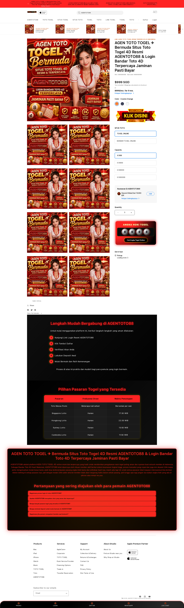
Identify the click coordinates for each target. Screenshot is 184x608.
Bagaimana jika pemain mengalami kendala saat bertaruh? (49, 514)
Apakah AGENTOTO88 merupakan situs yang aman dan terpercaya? (52, 498)
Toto (35, 573)
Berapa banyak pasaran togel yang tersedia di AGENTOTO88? (50, 503)
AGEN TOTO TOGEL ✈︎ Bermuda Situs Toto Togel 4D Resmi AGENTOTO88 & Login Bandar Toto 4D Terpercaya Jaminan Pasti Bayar (46, 4)
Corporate (61, 553)
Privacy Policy (85, 569)
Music (35, 565)
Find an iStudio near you (113, 553)
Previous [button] (28, 4)
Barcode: (130, 74)
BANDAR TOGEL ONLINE (126, 141)
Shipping (127, 85)
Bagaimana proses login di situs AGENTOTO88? (46, 493)
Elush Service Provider (65, 561)
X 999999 (121, 177)
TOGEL (89, 20)
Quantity (118, 207)
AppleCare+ (61, 549)
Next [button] (156, 4)
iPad (35, 553)
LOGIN (55, 605)
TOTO (99, 20)
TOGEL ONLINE (123, 134)
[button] (32, 20)
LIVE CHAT (165, 605)
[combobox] (100, 13)
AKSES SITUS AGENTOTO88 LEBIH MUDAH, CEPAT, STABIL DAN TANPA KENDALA (121, 3)
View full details (33, 313)
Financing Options (64, 565)
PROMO (18, 605)
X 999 (119, 155)
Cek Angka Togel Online (136, 240)
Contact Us (84, 561)
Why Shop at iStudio (111, 557)
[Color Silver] (127, 104)
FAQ (81, 565)
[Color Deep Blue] (122, 104)
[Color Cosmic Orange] (117, 104)
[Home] (32, 12)
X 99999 (120, 170)
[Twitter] (32, 310)
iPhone (36, 557)
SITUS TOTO (78, 20)
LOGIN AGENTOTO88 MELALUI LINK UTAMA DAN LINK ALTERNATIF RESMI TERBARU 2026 (83, 3)
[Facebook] (28, 310)
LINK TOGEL (110, 20)
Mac (35, 549)
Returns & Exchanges (88, 557)
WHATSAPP (129, 605)
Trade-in (60, 569)
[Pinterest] (35, 310)
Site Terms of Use (87, 573)
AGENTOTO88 (32, 20)
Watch (35, 561)
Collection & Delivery (88, 553)
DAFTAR (92, 605)
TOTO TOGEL (48, 20)
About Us (107, 549)
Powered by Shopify (144, 598)
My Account (84, 549)
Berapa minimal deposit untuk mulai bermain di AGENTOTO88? (51, 509)
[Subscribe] (66, 593)
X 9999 (120, 163)
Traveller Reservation (65, 573)
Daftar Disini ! (45, 6)
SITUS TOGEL (63, 20)
